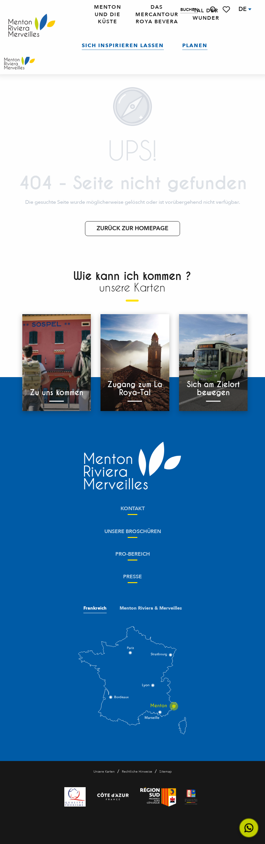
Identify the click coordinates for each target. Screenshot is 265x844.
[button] (212, 9)
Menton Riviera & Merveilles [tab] (151, 608)
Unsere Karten (104, 771)
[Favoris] (227, 9)
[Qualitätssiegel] (75, 797)
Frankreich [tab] (95, 608)
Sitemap (165, 771)
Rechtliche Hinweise (137, 771)
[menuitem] (31, 25)
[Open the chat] (249, 828)
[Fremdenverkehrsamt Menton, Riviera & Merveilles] (20, 63)
